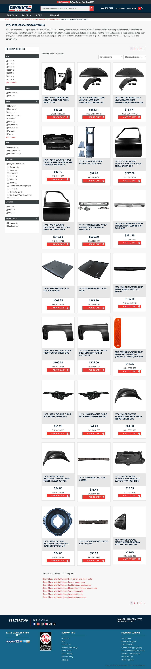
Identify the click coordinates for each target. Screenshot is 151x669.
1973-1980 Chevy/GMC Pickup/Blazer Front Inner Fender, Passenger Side (57, 478)
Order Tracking (127, 660)
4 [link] (140, 49)
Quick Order (131, 8)
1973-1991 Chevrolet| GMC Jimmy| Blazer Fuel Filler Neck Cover (56, 100)
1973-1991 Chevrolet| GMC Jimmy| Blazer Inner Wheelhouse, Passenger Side (129, 100)
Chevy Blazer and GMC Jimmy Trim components (63, 591)
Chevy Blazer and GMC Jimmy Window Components (64, 597)
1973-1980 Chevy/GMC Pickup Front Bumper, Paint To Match (129, 289)
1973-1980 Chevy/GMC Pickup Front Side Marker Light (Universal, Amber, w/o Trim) (129, 354)
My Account (120, 8)
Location (9, 202)
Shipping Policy (127, 644)
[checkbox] (22, 60)
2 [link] (134, 49)
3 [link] (137, 49)
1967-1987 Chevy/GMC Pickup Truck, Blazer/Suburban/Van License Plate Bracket (58, 162)
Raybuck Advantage (70, 647)
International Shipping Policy (133, 650)
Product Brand (11, 218)
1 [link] (131, 49)
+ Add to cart (58, 117)
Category (9, 159)
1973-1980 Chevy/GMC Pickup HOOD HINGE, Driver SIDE (57, 415)
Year (8, 56)
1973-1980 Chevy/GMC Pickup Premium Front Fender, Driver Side (93, 352)
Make (8, 88)
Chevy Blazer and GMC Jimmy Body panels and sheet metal (67, 579)
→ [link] (144, 49)
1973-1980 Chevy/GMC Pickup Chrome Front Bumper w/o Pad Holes (129, 225)
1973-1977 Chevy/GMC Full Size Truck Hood (56, 289)
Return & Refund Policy (130, 654)
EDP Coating (67, 654)
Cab (7, 143)
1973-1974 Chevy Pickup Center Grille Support (90, 162)
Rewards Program (128, 641)
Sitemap (65, 660)
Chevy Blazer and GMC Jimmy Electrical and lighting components (70, 588)
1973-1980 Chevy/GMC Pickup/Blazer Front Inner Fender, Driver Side (128, 416)
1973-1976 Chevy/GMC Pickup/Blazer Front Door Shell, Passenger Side (57, 227)
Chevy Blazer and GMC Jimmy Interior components (64, 582)
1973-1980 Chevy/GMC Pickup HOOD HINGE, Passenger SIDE (93, 415)
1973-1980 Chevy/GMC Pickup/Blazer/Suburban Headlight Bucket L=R (56, 543)
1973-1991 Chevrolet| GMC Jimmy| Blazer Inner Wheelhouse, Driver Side (92, 100)
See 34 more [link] (11, 83)
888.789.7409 (107, 8)
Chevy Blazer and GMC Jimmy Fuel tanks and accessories (67, 585)
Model (8, 101)
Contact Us (66, 644)
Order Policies (127, 657)
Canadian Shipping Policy (131, 647)
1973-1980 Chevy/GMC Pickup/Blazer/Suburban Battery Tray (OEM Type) (127, 478)
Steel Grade (66, 650)
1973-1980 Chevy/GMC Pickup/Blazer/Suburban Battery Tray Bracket (127, 542)
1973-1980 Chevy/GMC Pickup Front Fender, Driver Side (57, 351)
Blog (63, 641)
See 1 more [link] (10, 137)
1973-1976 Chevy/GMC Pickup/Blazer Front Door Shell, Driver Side (128, 163)
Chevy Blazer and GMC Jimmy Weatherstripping (63, 594)
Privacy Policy (67, 657)
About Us (65, 638)
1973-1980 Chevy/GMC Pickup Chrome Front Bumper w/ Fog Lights (93, 227)
